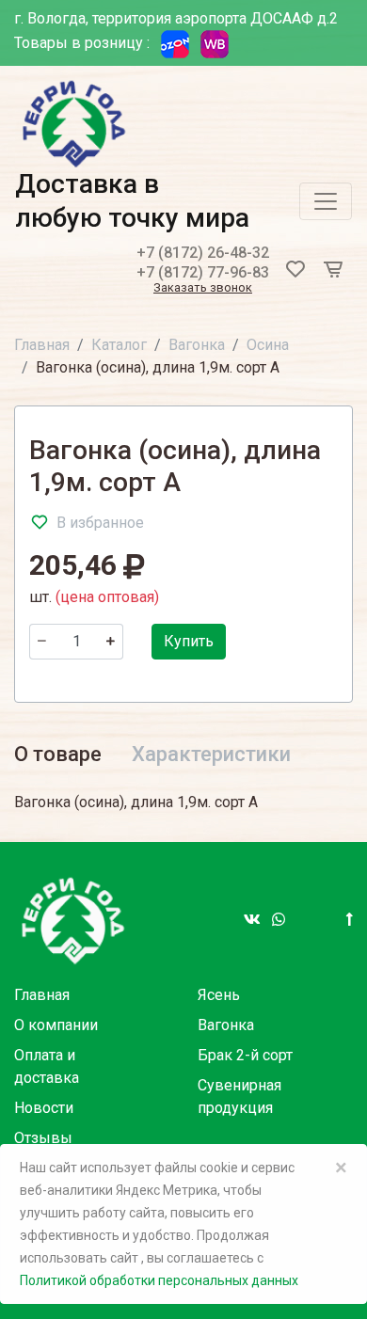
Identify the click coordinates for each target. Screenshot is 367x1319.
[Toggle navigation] (325, 201)
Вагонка (196, 345)
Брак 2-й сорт (245, 1055)
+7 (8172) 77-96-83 (202, 272)
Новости (43, 1108)
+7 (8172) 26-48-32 (202, 253)
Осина (268, 345)
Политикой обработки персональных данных (159, 1280)
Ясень (219, 995)
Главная (42, 345)
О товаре (58, 754)
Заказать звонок (202, 288)
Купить (189, 641)
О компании (56, 1025)
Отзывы (43, 1138)
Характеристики (211, 754)
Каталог (119, 345)
